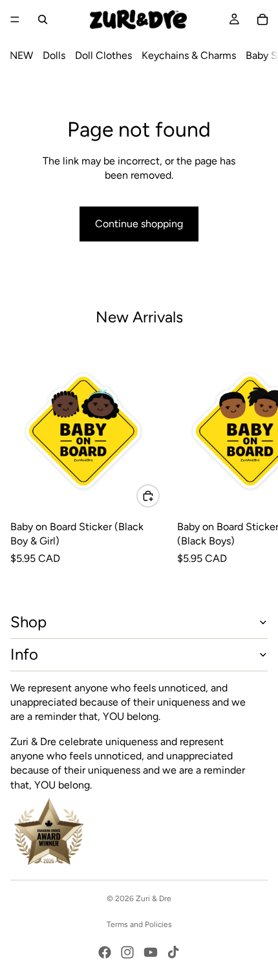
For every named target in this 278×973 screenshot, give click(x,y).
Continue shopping (139, 224)
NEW (21, 55)
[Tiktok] (173, 952)
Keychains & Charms (189, 55)
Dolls (54, 55)
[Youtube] (150, 952)
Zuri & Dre (153, 898)
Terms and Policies (139, 924)
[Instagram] (127, 952)
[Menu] (15, 19)
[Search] (42, 19)
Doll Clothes (103, 55)
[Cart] (262, 19)
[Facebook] (104, 952)
